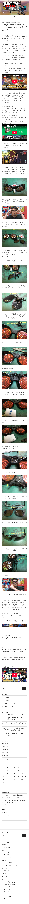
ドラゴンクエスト (17, 637)
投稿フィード (5, 812)
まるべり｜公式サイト (11, 9)
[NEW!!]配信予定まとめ (10, 882)
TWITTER (4, 873)
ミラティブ (7, 889)
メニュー (15, 16)
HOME (4, 844)
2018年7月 (5, 749)
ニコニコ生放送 (8, 896)
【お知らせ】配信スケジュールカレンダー (13, 714)
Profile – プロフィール (10, 862)
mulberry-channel (15, 22)
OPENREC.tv (7, 894)
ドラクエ (6, 637)
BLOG (4, 850)
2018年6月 (5, 752)
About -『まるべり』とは (10, 865)
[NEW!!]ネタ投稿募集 (9, 884)
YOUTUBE (5, 876)
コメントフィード (7, 815)
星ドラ (23, 637)
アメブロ (6, 854)
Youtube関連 (5, 697)
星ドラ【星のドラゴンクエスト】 (11, 706)
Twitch (5, 898)
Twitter (4, 822)
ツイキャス (7, 886)
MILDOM (6, 891)
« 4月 (7, 785)
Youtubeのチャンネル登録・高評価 (11, 607)
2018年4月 (5, 759)
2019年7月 (5, 743)
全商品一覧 (7, 870)
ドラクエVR (11, 637)
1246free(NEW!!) (6, 847)
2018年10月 (5, 746)
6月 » (21, 785)
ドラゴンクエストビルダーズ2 (10, 703)
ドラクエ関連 (7, 635)
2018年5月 (5, 756)
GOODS (4, 868)
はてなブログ (7, 857)
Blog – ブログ (7, 852)
